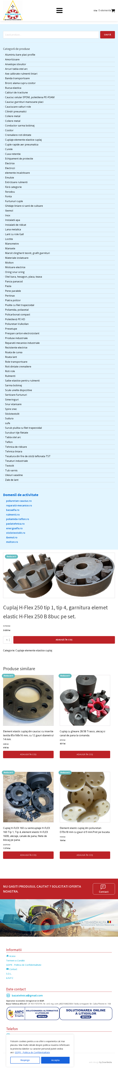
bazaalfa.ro (12, 510)
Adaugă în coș (64, 639)
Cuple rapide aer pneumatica (21, 144)
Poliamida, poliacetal (17, 309)
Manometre (12, 243)
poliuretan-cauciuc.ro (19, 501)
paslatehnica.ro (15, 523)
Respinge (25, 1060)
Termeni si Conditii (15, 960)
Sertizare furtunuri (16, 394)
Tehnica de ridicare (16, 446)
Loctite (9, 239)
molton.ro (12, 542)
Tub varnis (11, 470)
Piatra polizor (13, 300)
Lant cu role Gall (14, 234)
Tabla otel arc (13, 437)
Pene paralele (13, 291)
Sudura (9, 418)
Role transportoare (16, 361)
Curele (9, 149)
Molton (9, 262)
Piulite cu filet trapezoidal (19, 305)
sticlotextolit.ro (15, 532)
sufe (7, 423)
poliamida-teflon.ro (17, 519)
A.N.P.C (9, 978)
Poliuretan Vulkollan (17, 324)
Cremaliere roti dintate (18, 135)
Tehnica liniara (13, 451)
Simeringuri (12, 399)
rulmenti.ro (13, 514)
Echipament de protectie (19, 158)
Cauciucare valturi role (18, 106)
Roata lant (11, 357)
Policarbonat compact (17, 314)
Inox (7, 215)
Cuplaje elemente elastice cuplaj (23, 139)
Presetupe (11, 328)
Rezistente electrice (16, 347)
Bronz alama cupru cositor (20, 83)
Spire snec (11, 409)
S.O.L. (9, 973)
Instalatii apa (12, 220)
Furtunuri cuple (14, 201)
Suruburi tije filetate (16, 432)
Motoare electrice (15, 267)
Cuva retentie (13, 154)
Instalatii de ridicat (15, 224)
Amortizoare (12, 59)
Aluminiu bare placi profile (20, 54)
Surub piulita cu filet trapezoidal (23, 428)
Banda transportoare (17, 78)
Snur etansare (13, 404)
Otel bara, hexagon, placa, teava (23, 276)
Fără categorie (13, 187)
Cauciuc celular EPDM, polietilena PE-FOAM (30, 97)
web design (94, 1062)
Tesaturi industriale (16, 461)
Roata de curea (13, 352)
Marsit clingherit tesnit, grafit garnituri (27, 253)
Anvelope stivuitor (15, 64)
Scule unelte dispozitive (18, 390)
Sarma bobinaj (13, 385)
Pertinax (10, 295)
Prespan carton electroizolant (22, 333)
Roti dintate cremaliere (18, 366)
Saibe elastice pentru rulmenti (22, 380)
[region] (40, 1050)
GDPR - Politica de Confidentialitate (32, 1052)
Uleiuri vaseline (14, 475)
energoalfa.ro (14, 528)
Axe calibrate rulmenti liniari (21, 73)
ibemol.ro (11, 537)
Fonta (8, 196)
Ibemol (9, 210)
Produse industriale (16, 338)
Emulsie (9, 177)
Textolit (9, 465)
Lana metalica (13, 229)
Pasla (8, 286)
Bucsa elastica (13, 88)
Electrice (10, 163)
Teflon (9, 442)
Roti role (10, 371)
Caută (107, 34)
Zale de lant (11, 480)
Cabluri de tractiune (16, 92)
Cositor (9, 130)
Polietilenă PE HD (15, 319)
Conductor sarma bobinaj (19, 125)
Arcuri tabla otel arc (16, 69)
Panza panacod (14, 281)
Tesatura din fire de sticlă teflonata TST (28, 456)
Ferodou (10, 191)
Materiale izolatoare (16, 258)
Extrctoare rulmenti (16, 182)
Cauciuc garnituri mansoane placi (24, 102)
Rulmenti (10, 376)
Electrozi (10, 168)
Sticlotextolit (12, 413)
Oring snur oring (15, 272)
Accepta (55, 1060)
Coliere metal (12, 116)
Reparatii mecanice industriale (22, 343)
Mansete (10, 248)
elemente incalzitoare (17, 172)
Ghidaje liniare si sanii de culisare (24, 205)
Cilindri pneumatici (15, 111)
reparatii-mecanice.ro (19, 505)
